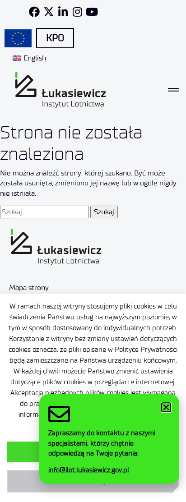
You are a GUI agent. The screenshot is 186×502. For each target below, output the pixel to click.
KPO (55, 38)
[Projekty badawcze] (18, 38)
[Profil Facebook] (34, 11)
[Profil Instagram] (77, 11)
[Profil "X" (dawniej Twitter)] (48, 11)
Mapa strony (29, 287)
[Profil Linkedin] (63, 11)
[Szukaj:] (44, 212)
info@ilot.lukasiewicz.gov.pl (88, 470)
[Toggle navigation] (173, 90)
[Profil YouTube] (92, 11)
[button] (166, 407)
